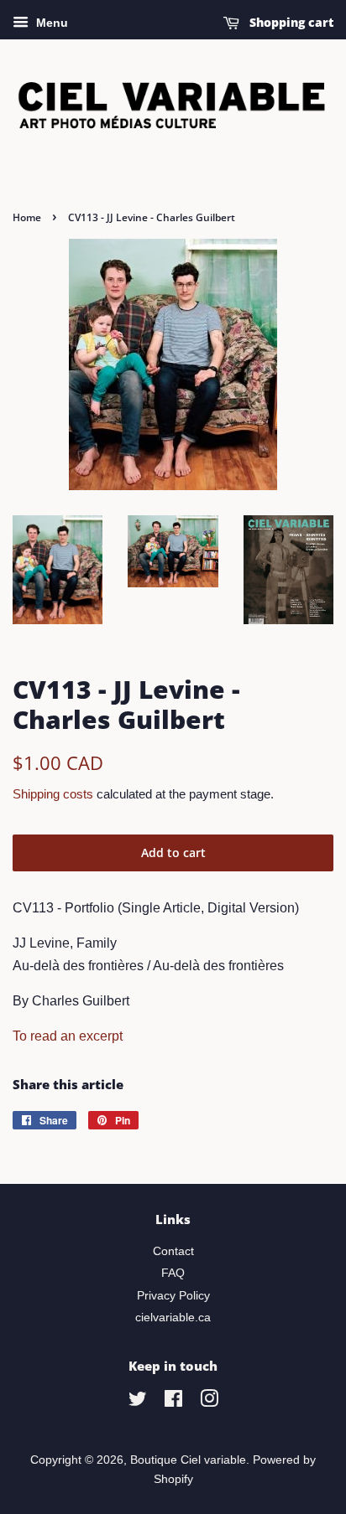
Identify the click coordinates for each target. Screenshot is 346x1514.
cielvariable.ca (173, 1317)
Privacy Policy (173, 1295)
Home (27, 217)
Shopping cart (289, 22)
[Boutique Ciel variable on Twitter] (137, 1402)
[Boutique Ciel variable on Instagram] (209, 1402)
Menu (50, 22)
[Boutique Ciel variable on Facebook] (173, 1402)
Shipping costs (53, 794)
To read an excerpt (68, 1036)
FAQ (173, 1273)
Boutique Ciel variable (188, 1460)
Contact (173, 1251)
